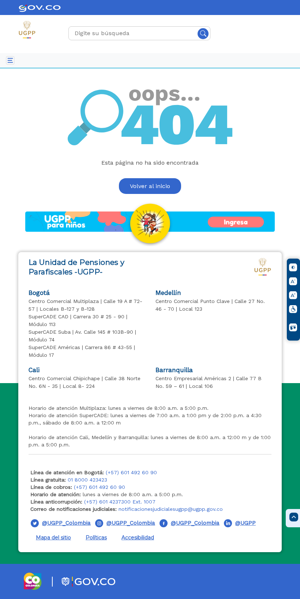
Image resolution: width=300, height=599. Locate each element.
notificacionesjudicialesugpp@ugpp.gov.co (171, 509)
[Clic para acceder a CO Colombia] (33, 581)
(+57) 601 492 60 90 (131, 472)
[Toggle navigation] (10, 60)
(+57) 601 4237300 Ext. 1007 (119, 502)
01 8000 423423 (87, 480)
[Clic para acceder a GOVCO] (79, 581)
